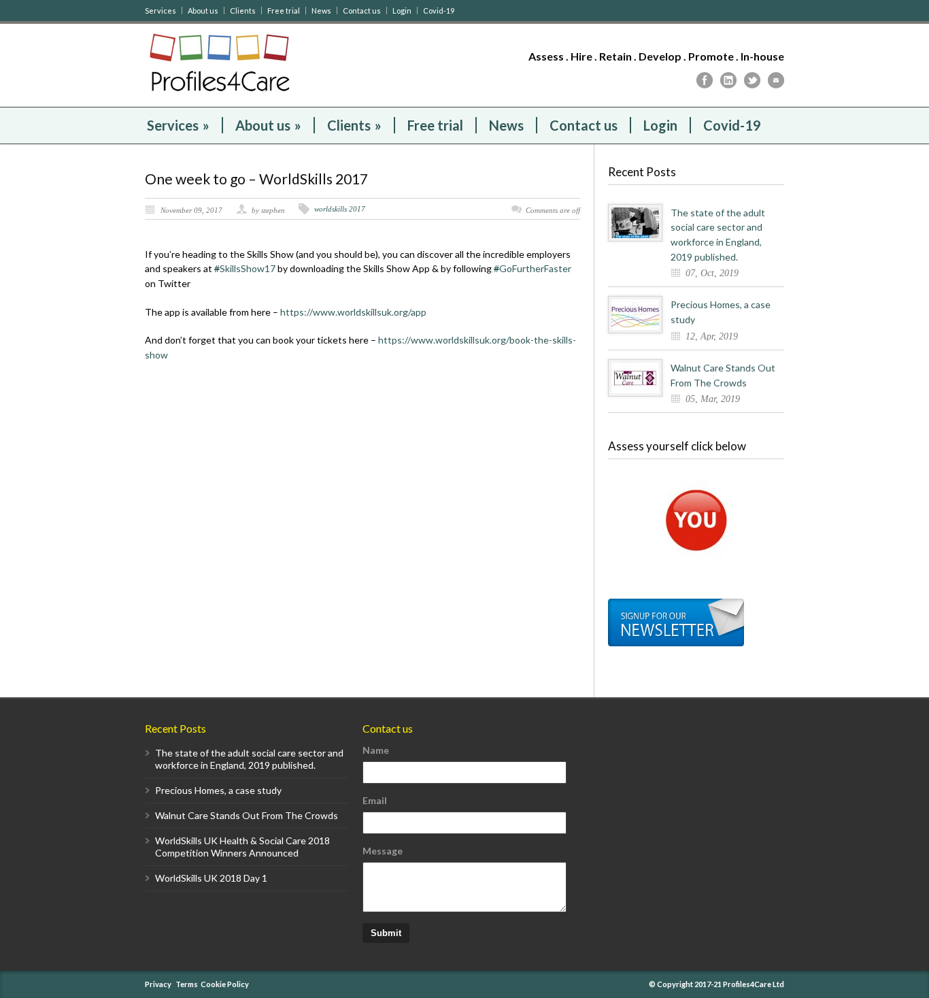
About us (203, 10)
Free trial (283, 10)
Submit (386, 933)
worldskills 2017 (339, 209)
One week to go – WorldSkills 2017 (256, 178)
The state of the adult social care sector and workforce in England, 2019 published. (249, 759)
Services (160, 10)
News (321, 10)
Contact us (362, 10)
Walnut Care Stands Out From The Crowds (246, 815)
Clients (243, 10)
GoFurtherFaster (532, 268)
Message (382, 850)
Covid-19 (438, 10)
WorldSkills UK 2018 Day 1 (211, 878)
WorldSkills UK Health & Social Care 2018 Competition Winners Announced (242, 847)
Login (401, 10)
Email (374, 800)
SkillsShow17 (245, 268)
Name (375, 750)
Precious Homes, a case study (218, 790)
